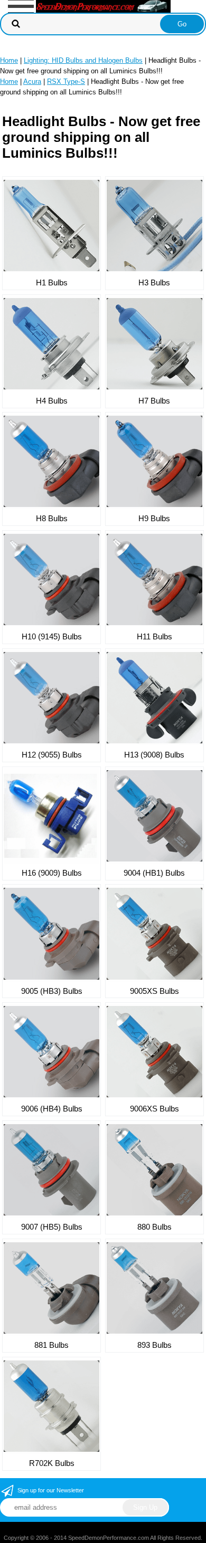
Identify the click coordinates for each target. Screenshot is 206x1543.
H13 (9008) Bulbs (154, 754)
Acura (32, 81)
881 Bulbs (51, 1344)
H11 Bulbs (154, 636)
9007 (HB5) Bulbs (51, 1226)
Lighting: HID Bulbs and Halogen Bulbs (83, 60)
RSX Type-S (66, 81)
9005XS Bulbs (154, 990)
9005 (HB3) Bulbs (51, 990)
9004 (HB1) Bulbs (154, 872)
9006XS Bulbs (154, 1108)
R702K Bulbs (51, 1463)
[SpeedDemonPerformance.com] (103, 5)
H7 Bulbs (154, 400)
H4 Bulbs (52, 400)
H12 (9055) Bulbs (52, 754)
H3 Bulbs (154, 282)
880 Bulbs (154, 1226)
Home (9, 60)
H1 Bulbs (52, 282)
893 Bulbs (154, 1344)
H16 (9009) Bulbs (52, 872)
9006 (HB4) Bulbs (51, 1108)
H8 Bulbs (52, 518)
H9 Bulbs (154, 518)
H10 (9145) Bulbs (52, 636)
